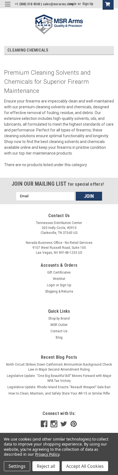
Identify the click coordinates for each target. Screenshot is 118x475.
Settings (17, 466)
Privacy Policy (47, 454)
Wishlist (59, 279)
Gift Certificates (59, 272)
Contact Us (59, 331)
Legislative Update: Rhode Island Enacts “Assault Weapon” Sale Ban (59, 387)
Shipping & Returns (59, 291)
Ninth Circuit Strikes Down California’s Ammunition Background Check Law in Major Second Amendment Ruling (59, 367)
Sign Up (87, 4)
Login (51, 285)
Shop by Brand (59, 318)
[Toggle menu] (7, 7)
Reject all (46, 466)
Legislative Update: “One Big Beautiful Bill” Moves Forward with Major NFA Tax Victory (59, 378)
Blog (59, 337)
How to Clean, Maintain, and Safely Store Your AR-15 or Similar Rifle (59, 393)
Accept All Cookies (85, 466)
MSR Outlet (59, 325)
